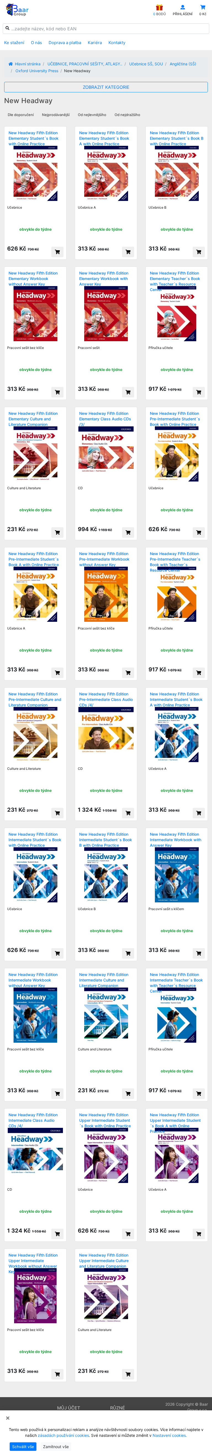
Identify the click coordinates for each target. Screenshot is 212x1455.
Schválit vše (23, 1446)
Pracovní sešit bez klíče (25, 348)
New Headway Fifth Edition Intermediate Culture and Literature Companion (103, 980)
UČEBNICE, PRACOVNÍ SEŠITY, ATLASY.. (84, 63)
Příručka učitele (161, 348)
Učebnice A (87, 207)
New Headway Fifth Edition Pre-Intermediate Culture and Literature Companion (35, 699)
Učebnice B (157, 207)
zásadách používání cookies (63, 1435)
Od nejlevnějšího (92, 114)
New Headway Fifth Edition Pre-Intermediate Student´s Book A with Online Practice (34, 559)
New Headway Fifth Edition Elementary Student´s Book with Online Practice (34, 138)
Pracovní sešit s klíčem (166, 909)
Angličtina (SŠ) (183, 63)
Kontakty (116, 42)
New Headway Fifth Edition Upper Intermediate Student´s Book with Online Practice (105, 1120)
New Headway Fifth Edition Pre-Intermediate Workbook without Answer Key (104, 559)
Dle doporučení (21, 114)
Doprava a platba (65, 42)
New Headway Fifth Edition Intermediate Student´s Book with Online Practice (35, 840)
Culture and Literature (24, 488)
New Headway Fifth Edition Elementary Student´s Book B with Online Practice (176, 138)
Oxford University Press (36, 70)
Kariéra (95, 42)
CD (80, 488)
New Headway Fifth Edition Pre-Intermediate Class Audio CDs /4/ (106, 699)
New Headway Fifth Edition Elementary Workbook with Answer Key (103, 278)
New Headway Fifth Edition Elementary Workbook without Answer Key (33, 278)
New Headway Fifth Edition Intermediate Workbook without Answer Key (33, 980)
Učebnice (14, 207)
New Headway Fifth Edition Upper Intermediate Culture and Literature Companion (104, 1260)
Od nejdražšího (127, 114)
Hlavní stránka (27, 63)
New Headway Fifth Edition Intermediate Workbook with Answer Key (175, 840)
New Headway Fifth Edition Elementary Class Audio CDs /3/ (105, 419)
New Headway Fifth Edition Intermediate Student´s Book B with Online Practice (105, 840)
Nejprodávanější (56, 114)
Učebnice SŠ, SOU (146, 63)
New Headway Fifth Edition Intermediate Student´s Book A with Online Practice (176, 699)
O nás (36, 42)
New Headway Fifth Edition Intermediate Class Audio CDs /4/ (33, 1120)
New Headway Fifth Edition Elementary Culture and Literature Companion (33, 419)
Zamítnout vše (56, 1446)
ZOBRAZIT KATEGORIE (106, 87)
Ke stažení (14, 42)
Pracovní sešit (89, 348)
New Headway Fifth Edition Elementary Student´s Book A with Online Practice (104, 138)
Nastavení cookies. (170, 1435)
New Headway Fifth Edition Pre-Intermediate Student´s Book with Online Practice (175, 419)
